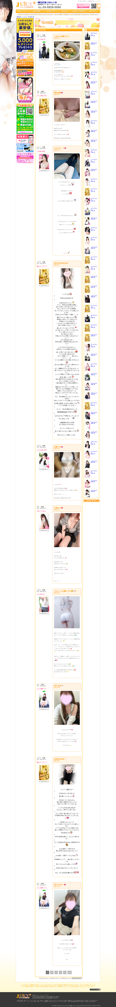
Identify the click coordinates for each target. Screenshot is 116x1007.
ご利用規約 (60, 986)
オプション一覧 (42, 14)
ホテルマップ (86, 14)
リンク (65, 986)
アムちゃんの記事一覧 (94, 140)
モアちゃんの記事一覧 (94, 413)
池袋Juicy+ (19, 16)
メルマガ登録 (59, 14)
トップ (24, 16)
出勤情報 (63, 978)
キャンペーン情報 (24, 14)
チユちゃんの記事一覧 (94, 335)
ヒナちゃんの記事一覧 (94, 384)
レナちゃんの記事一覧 (94, 111)
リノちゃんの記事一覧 (94, 286)
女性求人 (67, 14)
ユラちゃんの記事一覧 (94, 354)
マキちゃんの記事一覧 (94, 218)
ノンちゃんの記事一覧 (94, 481)
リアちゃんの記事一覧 (94, 461)
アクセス (76, 984)
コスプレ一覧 (33, 14)
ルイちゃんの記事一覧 (94, 170)
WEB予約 (45, 986)
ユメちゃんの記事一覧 (94, 101)
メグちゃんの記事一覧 (94, 432)
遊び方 (37, 984)
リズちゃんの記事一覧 (94, 296)
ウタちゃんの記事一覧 (94, 43)
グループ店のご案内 (75, 14)
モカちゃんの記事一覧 (94, 131)
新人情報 (59, 984)
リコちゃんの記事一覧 (94, 374)
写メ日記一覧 (31, 16)
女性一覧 (52, 978)
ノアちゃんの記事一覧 (94, 247)
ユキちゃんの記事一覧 (94, 277)
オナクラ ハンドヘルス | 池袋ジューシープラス (69, 1005)
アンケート (51, 14)
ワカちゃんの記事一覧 (94, 422)
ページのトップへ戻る (77, 978)
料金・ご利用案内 (29, 984)
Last (69, 972)
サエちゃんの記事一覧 (94, 82)
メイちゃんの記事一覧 (94, 491)
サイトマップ (94, 14)
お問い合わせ (52, 986)
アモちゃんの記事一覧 (94, 393)
